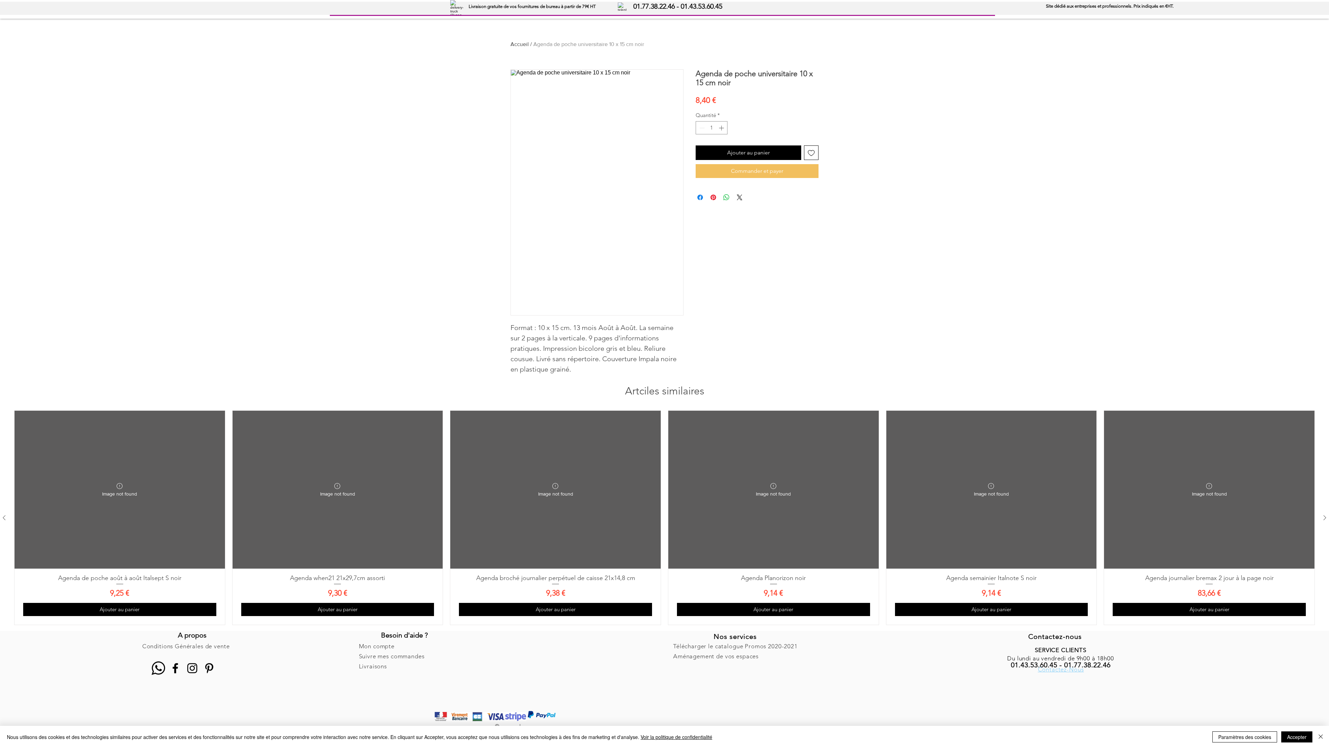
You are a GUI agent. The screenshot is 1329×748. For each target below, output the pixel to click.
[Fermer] (1321, 736)
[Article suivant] (1325, 518)
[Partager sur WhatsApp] (726, 197)
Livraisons (373, 666)
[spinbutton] (711, 128)
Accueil (519, 44)
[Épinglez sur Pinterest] (713, 197)
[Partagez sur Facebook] (700, 197)
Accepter (1297, 736)
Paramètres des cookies (1244, 736)
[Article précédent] (4, 518)
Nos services (735, 636)
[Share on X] (739, 197)
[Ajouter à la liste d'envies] (811, 152)
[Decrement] (701, 128)
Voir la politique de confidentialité (676, 736)
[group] (664, 517)
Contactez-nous (1055, 636)
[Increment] (722, 128)
